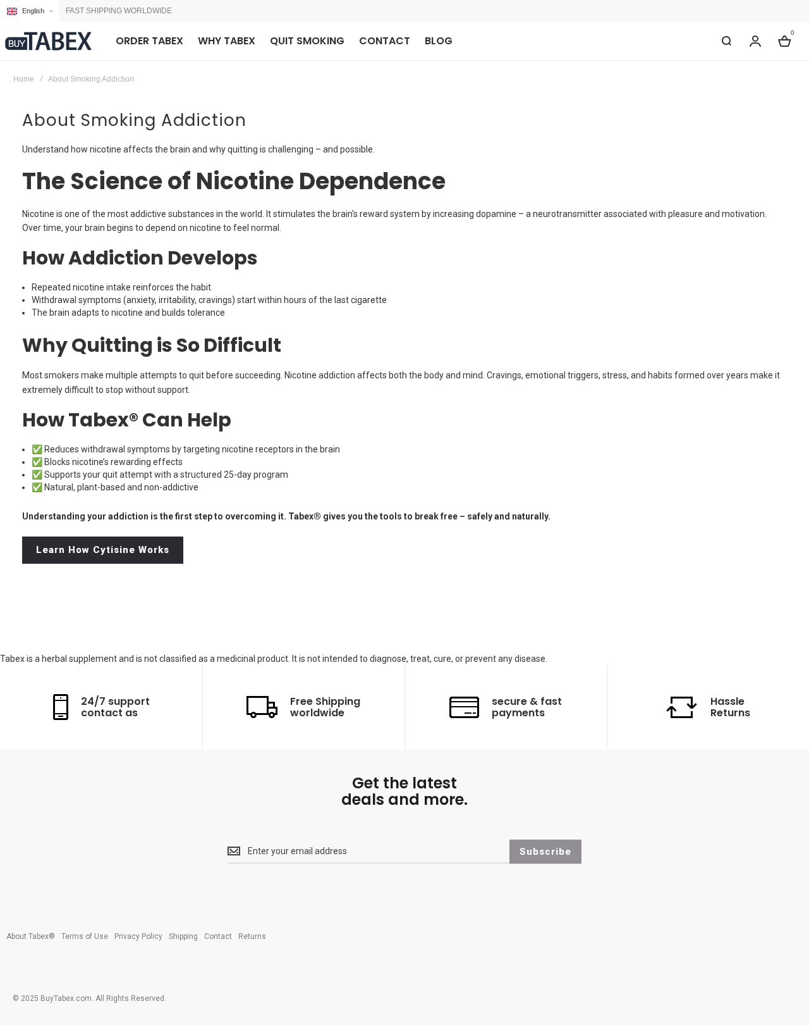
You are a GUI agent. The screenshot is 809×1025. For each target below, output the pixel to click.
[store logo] (47, 41)
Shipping (183, 936)
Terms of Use (84, 936)
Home (23, 79)
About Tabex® (30, 936)
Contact (218, 936)
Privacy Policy (138, 936)
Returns (252, 936)
